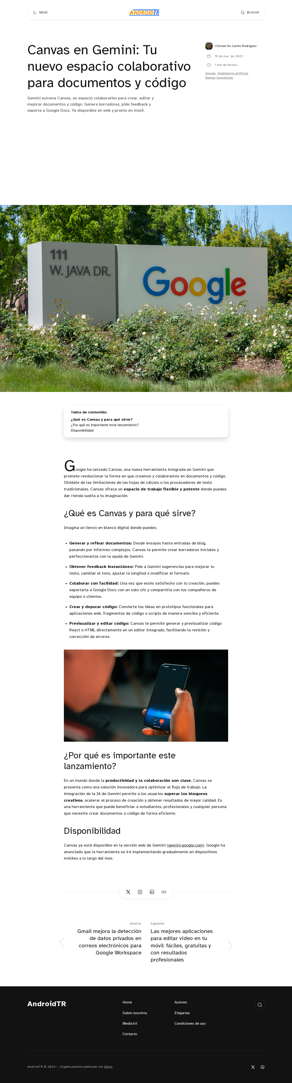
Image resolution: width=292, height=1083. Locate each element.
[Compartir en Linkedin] (152, 892)
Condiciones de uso (190, 1024)
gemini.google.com (185, 845)
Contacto (130, 1034)
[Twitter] (253, 1067)
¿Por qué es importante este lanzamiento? (105, 425)
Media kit (130, 1024)
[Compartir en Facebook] (140, 892)
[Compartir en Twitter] (128, 892)
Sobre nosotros (135, 1013)
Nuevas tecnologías (219, 78)
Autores (181, 1002)
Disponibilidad (82, 431)
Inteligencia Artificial (232, 73)
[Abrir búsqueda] (260, 1005)
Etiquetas (182, 1013)
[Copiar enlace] (163, 892)
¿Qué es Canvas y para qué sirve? (102, 420)
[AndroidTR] (144, 12)
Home (127, 1002)
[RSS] (263, 1067)
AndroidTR (46, 1004)
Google (210, 73)
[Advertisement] (146, 171)
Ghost (108, 1067)
